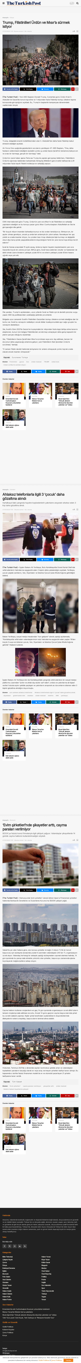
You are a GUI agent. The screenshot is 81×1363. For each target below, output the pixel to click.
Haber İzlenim (7, 1294)
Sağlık (44, 1282)
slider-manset (36, 362)
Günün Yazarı (7, 1285)
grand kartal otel (19, 695)
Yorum (44, 1299)
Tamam (68, 1360)
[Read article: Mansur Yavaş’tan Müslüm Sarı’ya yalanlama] (40, 391)
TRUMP (46, 362)
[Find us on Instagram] (15, 1246)
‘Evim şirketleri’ (15, 1086)
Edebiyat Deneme (9, 1268)
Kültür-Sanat (46, 1262)
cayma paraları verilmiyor (32, 1086)
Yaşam (44, 1297)
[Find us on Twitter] (10, 1246)
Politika (34, 396)
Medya (44, 1268)
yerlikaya (64, 695)
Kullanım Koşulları (8, 1329)
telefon (50, 695)
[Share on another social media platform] (76, 89)
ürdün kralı (55, 362)
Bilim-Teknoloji (8, 1257)
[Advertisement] (40, 9)
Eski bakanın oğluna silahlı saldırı (12, 426)
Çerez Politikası (8, 1332)
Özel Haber (46, 1271)
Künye (5, 1335)
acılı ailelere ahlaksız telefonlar (21, 692)
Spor (43, 1288)
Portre (44, 1279)
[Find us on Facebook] (5, 1246)
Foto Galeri (6, 1277)
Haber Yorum (46, 1257)
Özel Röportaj (46, 1274)
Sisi (27, 362)
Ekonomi (12, 820)
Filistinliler (13, 362)
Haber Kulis (6, 1297)
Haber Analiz (7, 1291)
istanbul (30, 695)
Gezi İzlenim (7, 1279)
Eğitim (5, 1271)
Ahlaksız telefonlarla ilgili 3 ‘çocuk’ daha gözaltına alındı (55, 692)
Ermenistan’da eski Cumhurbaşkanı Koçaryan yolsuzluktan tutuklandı (13, 402)
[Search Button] (77, 3)
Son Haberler (46, 1285)
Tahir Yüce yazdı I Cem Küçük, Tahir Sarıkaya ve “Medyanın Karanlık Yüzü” (28, 1318)
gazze (22, 362)
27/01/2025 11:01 (8, 31)
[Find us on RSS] (25, 1246)
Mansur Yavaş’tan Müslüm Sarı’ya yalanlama (38, 401)
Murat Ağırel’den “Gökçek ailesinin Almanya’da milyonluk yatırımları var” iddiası (65, 402)
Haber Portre (7, 1299)
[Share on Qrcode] (73, 89)
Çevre (5, 1262)
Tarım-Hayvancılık (48, 1291)
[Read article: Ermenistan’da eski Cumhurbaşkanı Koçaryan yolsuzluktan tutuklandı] (14, 391)
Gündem (61, 396)
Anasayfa (5, 17)
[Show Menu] (4, 3)
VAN (57, 695)
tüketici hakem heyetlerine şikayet (16, 1089)
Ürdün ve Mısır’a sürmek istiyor (15, 365)
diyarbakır (7, 695)
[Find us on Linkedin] (20, 1246)
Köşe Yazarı (46, 1259)
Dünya (12, 17)
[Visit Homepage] (24, 3)
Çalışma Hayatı (8, 1259)
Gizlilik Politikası (8, 1327)
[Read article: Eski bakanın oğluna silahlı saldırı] (14, 417)
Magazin (44, 1265)
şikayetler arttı (48, 1086)
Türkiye (44, 1294)
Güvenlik (6, 1288)
